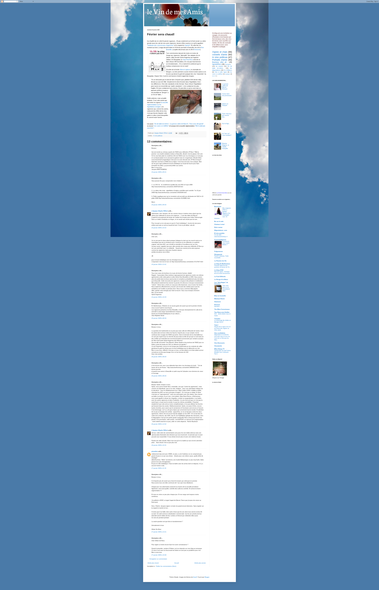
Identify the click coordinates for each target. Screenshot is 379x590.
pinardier (155, 451)
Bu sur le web (218, 221)
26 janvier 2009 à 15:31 (159, 445)
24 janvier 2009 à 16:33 (159, 297)
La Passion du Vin (220, 261)
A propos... (228, 64)
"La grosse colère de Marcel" (179, 124)
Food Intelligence (220, 239)
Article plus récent (153, 563)
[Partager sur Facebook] (185, 133)
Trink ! (216, 325)
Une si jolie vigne (221, 72)
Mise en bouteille (220, 296)
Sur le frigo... (226, 123)
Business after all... (220, 62)
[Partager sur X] (183, 133)
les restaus (219, 66)
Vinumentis (218, 346)
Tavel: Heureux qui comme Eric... (226, 115)
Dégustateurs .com (220, 230)
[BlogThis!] (182, 133)
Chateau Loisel (219, 224)
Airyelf (195, 577)
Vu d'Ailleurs (228, 70)
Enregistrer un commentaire (158, 559)
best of (213, 76)
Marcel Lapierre (185, 69)
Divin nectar (218, 227)
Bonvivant (217, 206)
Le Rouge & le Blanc (221, 279)
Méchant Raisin (219, 298)
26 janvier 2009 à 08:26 (159, 376)
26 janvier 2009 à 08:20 (159, 356)
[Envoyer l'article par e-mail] (176, 133)
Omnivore (197, 49)
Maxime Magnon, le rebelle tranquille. (225, 146)
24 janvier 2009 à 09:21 (159, 172)
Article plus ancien (200, 563)
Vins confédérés (219, 333)
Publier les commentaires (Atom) (166, 566)
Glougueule (218, 254)
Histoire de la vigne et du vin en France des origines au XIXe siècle (222, 328)
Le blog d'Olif (218, 270)
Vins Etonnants (219, 343)
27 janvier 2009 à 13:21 (159, 532)
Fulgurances (218, 251)
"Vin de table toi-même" (161, 124)
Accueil (176, 563)
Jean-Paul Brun (188, 59)
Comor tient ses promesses (227, 94)
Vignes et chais (219, 52)
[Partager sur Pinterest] (187, 133)
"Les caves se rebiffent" (161, 126)
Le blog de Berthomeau (222, 264)
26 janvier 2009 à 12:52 (159, 424)
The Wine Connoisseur (222, 309)
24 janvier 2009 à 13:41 (159, 264)
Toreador (217, 318)
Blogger (207, 577)
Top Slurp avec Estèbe (221, 312)
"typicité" (187, 45)
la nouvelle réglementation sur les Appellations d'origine (157, 105)
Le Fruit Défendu (220, 276)
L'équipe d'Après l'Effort (160, 211)
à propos (227, 74)
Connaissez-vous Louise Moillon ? (226, 243)
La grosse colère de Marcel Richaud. (225, 86)
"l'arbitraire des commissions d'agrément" (160, 45)
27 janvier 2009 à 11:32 (159, 468)
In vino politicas (157, 135)
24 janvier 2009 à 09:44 (159, 204)
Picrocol (217, 304)
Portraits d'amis (219, 60)
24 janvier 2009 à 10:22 (159, 227)
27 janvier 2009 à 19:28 (159, 555)
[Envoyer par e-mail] (180, 133)
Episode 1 (217, 306)
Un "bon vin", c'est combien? (226, 134)
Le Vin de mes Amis (222, 192)
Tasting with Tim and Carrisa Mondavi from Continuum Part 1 (222, 352)
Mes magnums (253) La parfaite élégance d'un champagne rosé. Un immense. (222, 213)
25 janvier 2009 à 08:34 (159, 318)
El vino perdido (219, 233)
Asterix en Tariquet (225, 104)
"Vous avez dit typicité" (196, 124)
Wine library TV (219, 349)
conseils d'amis (219, 54)
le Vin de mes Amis (175, 11)
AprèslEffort (216, 64)
